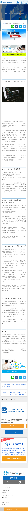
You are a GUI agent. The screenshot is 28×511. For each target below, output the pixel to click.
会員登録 (17, 3)
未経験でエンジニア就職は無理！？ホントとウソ (15, 385)
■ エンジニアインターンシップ (7, 495)
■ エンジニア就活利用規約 (6, 487)
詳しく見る (12, 426)
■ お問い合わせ (4, 492)
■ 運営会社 (3, 504)
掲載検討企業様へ (14, 478)
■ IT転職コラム (4, 497)
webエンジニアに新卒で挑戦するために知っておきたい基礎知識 (13, 393)
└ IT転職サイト (4, 499)
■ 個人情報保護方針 (5, 490)
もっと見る (14, 432)
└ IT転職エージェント (5, 502)
